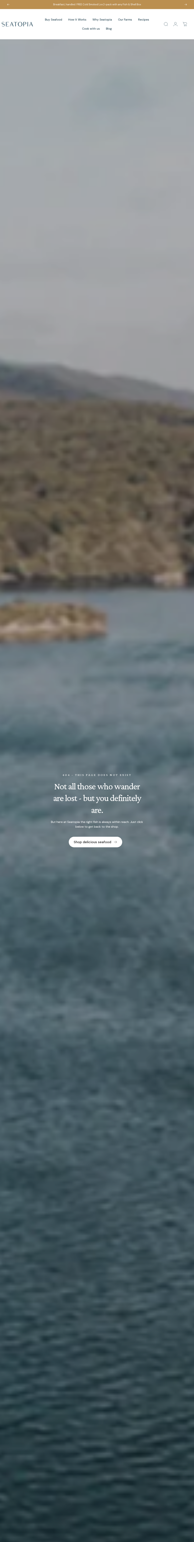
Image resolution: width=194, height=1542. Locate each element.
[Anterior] (8, 4)
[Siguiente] (185, 4)
